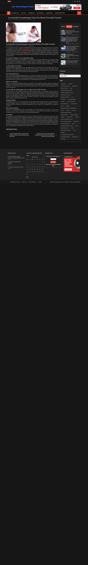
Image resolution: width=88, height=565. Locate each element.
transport (63, 132)
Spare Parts (49, 13)
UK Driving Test (75, 136)
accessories (63, 83)
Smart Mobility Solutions (66, 130)
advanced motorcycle (65, 86)
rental (76, 125)
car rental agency (64, 103)
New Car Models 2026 (65, 123)
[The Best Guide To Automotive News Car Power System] (63, 56)
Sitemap (40, 182)
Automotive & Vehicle (28, 49)
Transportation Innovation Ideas (67, 134)
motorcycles (76, 121)
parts (73, 123)
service (72, 128)
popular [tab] (69, 26)
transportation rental (65, 136)
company (68, 105)
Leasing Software (64, 114)
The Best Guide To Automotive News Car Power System (72, 55)
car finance (63, 99)
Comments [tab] (76, 26)
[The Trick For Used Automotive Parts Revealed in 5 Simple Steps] (63, 32)
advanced (70, 83)
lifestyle (62, 116)
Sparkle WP (77, 182)
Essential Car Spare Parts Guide (16, 167)
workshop (63, 139)
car (72, 97)
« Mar (27, 177)
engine (67, 110)
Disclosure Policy (32, 182)
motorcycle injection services (67, 119)
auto (71, 88)
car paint (62, 101)
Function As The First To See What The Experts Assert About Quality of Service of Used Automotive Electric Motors (72, 40)
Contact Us (24, 182)
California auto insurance (66, 94)
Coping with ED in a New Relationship (68, 108)
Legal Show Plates (74, 114)
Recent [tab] (63, 26)
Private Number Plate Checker (67, 125)
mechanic (77, 116)
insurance (74, 110)
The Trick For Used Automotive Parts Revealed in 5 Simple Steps (72, 32)
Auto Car (23, 13)
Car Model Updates (72, 99)
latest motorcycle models (66, 112)
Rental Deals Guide (64, 128)
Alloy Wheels (75, 86)
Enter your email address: (53, 161)
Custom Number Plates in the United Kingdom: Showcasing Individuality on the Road (19, 135)
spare (74, 130)
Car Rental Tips (74, 103)
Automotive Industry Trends (66, 90)
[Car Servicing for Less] (8, 13)
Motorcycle (40, 13)
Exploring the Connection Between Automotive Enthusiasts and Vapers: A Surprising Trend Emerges (45, 135)
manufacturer (69, 116)
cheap (62, 105)
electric (62, 110)
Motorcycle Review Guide (66, 121)
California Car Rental (65, 97)
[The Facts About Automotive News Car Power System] (63, 62)
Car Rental (31, 13)
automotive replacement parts (67, 92)
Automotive (15, 13)
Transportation (60, 13)
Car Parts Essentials (71, 101)
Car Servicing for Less (15, 182)
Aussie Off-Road (64, 88)
